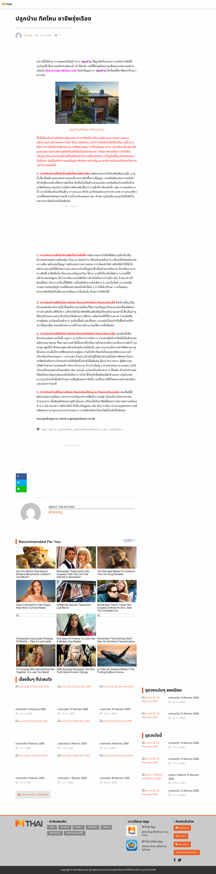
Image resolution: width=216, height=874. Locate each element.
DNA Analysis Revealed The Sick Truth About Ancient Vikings (76, 670)
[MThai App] (131, 831)
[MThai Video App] (131, 845)
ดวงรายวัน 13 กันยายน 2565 (30, 709)
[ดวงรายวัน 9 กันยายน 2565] (34, 733)
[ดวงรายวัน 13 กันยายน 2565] (34, 698)
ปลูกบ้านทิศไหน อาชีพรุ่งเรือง (87, 130)
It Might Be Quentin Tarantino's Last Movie (74, 606)
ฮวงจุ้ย (35, 28)
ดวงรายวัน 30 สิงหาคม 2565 (115, 778)
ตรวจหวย (65, 827)
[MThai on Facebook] (175, 860)
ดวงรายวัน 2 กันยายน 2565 (30, 778)
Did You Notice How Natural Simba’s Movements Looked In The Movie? (33, 574)
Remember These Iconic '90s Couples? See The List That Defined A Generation (73, 574)
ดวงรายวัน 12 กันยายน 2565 (73, 709)
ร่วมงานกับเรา (183, 844)
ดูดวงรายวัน (55, 833)
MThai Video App (152, 841)
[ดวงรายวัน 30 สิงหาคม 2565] (118, 767)
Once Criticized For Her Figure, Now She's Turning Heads (33, 606)
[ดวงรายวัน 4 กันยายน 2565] (118, 733)
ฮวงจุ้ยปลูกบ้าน (115, 430)
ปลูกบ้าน (53, 430)
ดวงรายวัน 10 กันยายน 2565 (115, 709)
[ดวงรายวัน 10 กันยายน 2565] (118, 698)
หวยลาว (78, 827)
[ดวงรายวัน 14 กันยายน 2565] (153, 704)
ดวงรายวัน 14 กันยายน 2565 (183, 698)
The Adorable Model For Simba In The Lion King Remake (116, 572)
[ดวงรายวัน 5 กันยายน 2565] (76, 733)
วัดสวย (106, 827)
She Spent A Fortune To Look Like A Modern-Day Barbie (76, 640)
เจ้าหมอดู (28, 36)
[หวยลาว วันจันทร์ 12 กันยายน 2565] (153, 781)
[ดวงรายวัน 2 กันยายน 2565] (34, 767)
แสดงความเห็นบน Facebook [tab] (34, 794)
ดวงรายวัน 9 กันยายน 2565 (30, 744)
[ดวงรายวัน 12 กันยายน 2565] (76, 698)
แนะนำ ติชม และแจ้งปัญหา (187, 852)
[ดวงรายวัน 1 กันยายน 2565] (76, 766)
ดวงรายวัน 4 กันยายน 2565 (114, 744)
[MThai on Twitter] (180, 860)
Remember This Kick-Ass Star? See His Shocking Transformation (116, 640)
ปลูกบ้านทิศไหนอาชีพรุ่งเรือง (87, 430)
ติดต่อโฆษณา (183, 828)
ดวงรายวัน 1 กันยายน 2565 (72, 778)
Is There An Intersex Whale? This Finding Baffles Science (116, 670)
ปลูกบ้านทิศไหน (65, 430)
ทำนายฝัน (92, 827)
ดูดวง (28, 28)
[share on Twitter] (21, 483)
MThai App (148, 827)
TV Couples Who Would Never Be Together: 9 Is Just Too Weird (35, 670)
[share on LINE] (21, 489)
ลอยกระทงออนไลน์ (74, 833)
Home (19, 28)
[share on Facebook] (21, 476)
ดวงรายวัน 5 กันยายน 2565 (72, 744)
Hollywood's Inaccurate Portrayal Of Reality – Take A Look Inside (34, 640)
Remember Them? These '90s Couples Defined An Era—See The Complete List (114, 607)
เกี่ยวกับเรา (181, 836)
